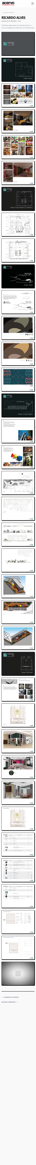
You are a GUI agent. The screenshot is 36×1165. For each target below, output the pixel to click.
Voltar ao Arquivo (8, 12)
